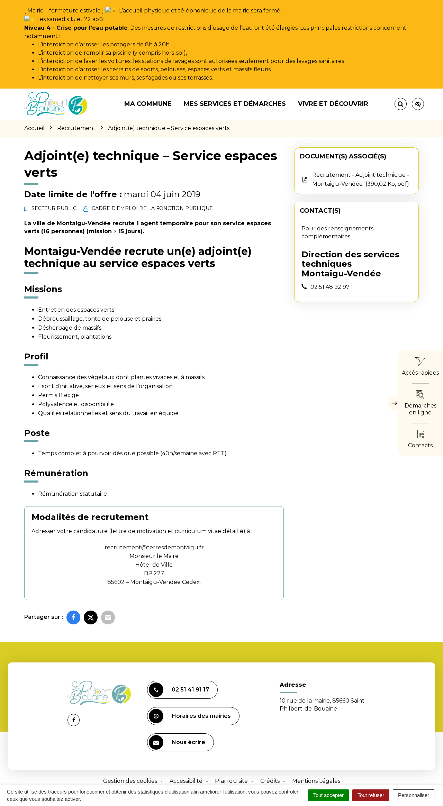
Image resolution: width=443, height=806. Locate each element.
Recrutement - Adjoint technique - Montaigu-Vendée (360, 179)
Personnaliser (413, 795)
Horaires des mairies (201, 716)
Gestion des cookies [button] (130, 781)
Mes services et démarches (235, 104)
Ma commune (148, 104)
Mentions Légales (316, 781)
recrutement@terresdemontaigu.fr (154, 547)
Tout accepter (328, 795)
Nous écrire (188, 742)
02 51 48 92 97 (330, 287)
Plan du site (231, 781)
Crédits (270, 781)
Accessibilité (186, 781)
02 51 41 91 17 (190, 689)
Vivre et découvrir (333, 104)
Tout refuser (371, 795)
